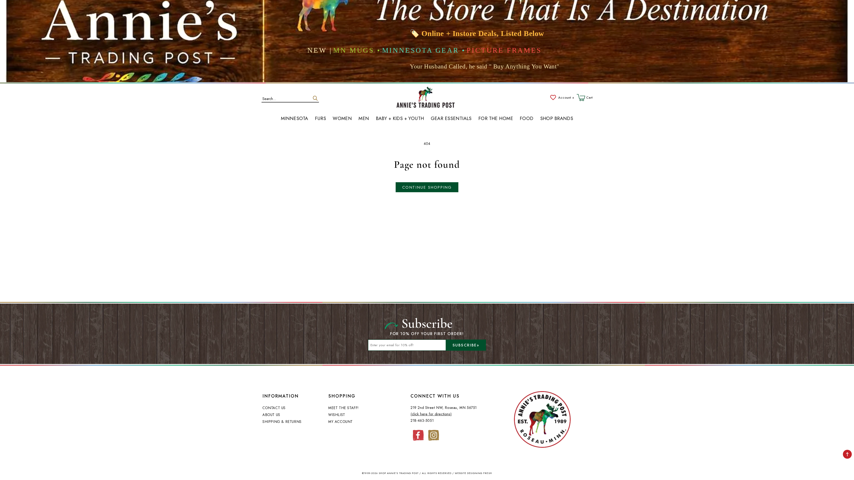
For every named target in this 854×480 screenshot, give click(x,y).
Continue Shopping (427, 187)
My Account (340, 421)
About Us (271, 414)
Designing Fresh (479, 473)
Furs (320, 119)
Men (364, 119)
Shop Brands (556, 119)
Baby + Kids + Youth (400, 119)
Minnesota (294, 119)
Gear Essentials (451, 119)
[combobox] (290, 97)
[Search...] (315, 98)
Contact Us (274, 407)
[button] (585, 97)
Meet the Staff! (343, 407)
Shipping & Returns (282, 421)
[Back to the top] (847, 454)
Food (527, 119)
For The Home (495, 119)
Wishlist (336, 414)
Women (342, 119)
